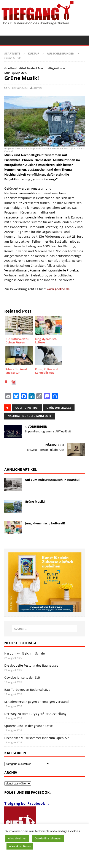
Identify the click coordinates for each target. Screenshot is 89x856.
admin (37, 88)
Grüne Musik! (35, 501)
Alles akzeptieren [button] (20, 846)
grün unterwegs (58, 408)
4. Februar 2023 (17, 88)
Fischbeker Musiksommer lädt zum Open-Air (36, 738)
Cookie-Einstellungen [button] (48, 838)
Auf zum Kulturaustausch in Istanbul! (52, 480)
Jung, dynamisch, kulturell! (45, 523)
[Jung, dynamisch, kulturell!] (13, 527)
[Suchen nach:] (44, 628)
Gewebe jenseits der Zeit (22, 677)
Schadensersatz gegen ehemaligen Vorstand (36, 702)
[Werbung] (44, 582)
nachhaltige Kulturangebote (29, 416)
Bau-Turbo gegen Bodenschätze (27, 690)
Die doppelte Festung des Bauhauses (31, 665)
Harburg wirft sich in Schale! (25, 653)
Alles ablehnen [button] (17, 838)
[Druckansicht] (6, 382)
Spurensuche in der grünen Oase (28, 726)
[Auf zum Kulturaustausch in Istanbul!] (13, 484)
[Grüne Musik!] (13, 506)
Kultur (33, 53)
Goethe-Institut (27, 408)
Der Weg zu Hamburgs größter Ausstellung (35, 714)
